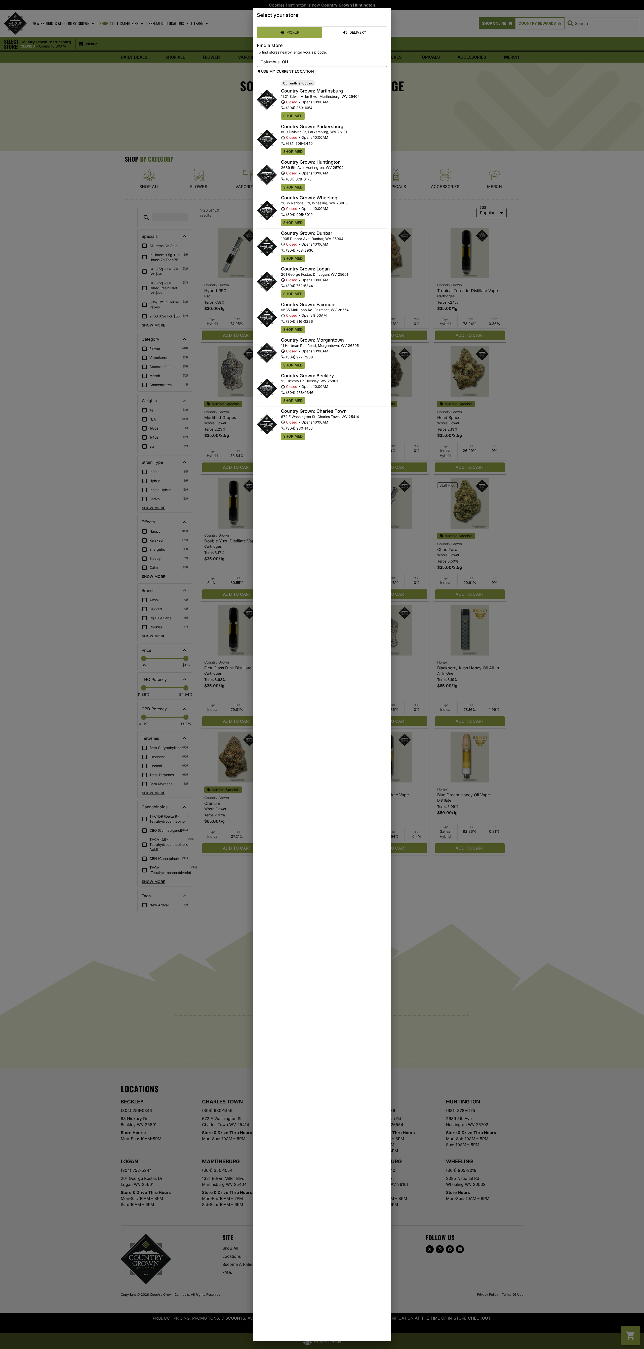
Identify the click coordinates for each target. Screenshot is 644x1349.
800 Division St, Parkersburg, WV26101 (314, 132)
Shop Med (293, 116)
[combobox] (317, 61)
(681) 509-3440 (299, 143)
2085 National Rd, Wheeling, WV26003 (314, 203)
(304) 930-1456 (299, 428)
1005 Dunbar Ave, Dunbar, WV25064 (312, 239)
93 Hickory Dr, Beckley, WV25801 (309, 381)
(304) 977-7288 (299, 357)
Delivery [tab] (357, 32)
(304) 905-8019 (299, 214)
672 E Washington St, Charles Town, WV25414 (320, 416)
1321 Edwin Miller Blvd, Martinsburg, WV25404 (320, 96)
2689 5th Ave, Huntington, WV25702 (312, 167)
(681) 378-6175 (298, 179)
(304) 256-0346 (299, 392)
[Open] (383, 62)
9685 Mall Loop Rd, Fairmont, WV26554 (315, 310)
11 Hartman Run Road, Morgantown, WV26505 (320, 345)
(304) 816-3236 (299, 321)
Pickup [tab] (293, 32)
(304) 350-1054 (299, 108)
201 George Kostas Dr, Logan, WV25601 (314, 274)
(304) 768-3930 (299, 250)
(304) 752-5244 (299, 286)
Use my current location (287, 71)
